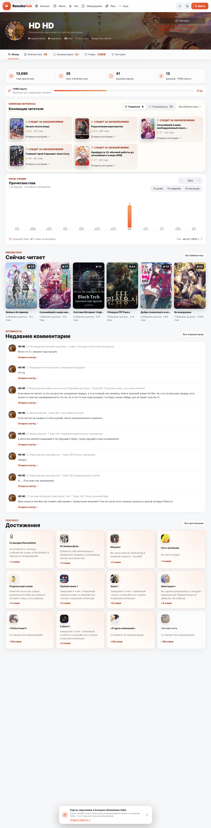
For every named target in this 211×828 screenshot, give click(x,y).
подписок (54, 38)
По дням (158, 188)
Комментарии (68, 54)
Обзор (15, 54)
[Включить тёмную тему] (187, 5)
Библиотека (37, 54)
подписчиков (36, 38)
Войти (201, 6)
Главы (97, 54)
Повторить (184, 20)
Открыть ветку (27, 357)
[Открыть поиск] (179, 6)
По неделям (174, 188)
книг (68, 38)
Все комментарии (193, 334)
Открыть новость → (80, 820)
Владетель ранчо (101, 38)
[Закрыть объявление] (147, 815)
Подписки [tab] (136, 106)
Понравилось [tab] (162, 106)
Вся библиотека (188, 106)
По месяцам (192, 188)
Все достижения (193, 523)
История (120, 54)
